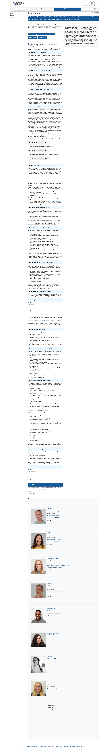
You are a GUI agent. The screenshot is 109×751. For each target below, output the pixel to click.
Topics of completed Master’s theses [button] (37, 479)
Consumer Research (40, 8)
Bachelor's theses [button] (32, 37)
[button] (97, 8)
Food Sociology (67, 8)
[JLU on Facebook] (83, 746)
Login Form (59, 746)
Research (12, 13)
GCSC (48, 658)
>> (31, 493)
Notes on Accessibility (33, 746)
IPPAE (48, 610)
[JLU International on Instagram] (73, 746)
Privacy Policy (51, 746)
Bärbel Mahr (49, 583)
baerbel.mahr (49, 591)
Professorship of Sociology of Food (54, 201)
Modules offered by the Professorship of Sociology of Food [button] (41, 34)
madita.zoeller (50, 636)
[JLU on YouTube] (81, 746)
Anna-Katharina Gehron (52, 558)
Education (12, 15)
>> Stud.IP (30, 491)
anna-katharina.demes (51, 565)
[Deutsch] (98, 12)
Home (12, 744)
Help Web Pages (67, 746)
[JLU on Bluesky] (77, 746)
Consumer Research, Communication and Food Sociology (18, 9)
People (11, 17)
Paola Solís (49, 656)
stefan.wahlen (50, 515)
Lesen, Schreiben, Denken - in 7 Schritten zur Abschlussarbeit (41, 259)
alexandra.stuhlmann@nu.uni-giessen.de (55, 688)
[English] (96, 12)
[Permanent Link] (94, 13)
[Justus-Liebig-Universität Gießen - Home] (19, 3)
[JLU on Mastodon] (79, 746)
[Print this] (92, 12)
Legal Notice (43, 746)
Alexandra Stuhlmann (51, 681)
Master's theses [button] (42, 37)
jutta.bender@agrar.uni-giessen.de (54, 539)
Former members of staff (36, 731)
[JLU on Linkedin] (75, 746)
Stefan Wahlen (50, 508)
